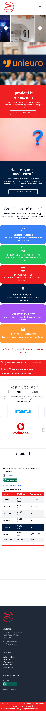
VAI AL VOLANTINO (23, 112)
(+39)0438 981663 (10, 644)
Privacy (6, 690)
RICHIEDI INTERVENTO (23, 191)
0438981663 (11, 475)
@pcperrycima (31, 709)
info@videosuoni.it (13, 485)
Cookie (13, 690)
